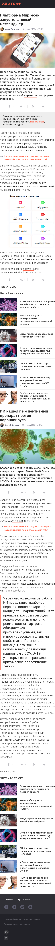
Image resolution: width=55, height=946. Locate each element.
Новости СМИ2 (8, 287)
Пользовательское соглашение (17, 924)
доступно (28, 268)
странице (30, 95)
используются (27, 503)
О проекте (8, 900)
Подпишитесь (37, 121)
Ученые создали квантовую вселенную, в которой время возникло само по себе (27, 158)
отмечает (17, 520)
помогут (22, 750)
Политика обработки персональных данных (22, 919)
